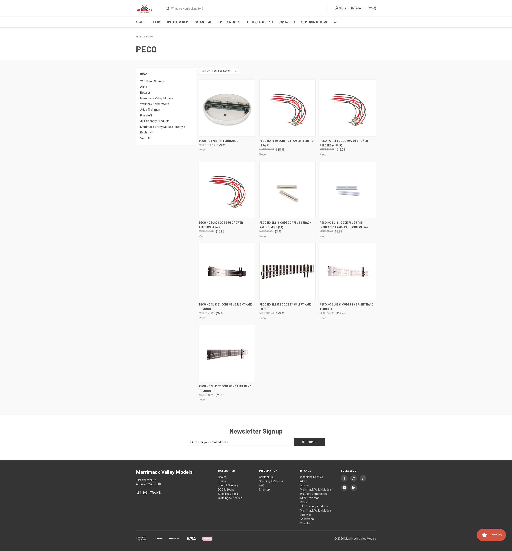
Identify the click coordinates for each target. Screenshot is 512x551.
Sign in (343, 8)
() (374, 8)
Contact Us (287, 22)
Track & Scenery (178, 22)
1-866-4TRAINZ (150, 492)
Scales (140, 22)
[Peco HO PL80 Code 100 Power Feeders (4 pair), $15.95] (287, 108)
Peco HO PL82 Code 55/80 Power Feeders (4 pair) (221, 225)
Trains (156, 22)
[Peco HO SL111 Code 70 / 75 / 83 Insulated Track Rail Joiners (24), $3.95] (348, 189)
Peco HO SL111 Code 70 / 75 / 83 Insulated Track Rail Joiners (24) (344, 225)
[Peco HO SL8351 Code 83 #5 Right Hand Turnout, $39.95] (227, 271)
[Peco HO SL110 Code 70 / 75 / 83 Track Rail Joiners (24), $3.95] (287, 189)
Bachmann (147, 132)
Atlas (143, 87)
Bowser (145, 92)
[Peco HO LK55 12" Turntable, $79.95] (227, 108)
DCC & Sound (203, 22)
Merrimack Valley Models (156, 98)
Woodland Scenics (152, 81)
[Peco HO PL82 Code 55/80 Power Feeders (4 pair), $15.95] (227, 189)
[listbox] (225, 71)
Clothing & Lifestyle (259, 22)
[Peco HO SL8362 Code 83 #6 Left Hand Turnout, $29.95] (227, 353)
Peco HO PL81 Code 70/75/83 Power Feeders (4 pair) (344, 143)
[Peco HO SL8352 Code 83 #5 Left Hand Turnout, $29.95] (287, 271)
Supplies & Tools (228, 22)
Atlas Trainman (150, 109)
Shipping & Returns (314, 22)
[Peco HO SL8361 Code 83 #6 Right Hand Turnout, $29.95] (348, 271)
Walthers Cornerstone (154, 104)
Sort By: (205, 70)
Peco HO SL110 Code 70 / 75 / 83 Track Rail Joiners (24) (285, 225)
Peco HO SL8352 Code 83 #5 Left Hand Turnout (285, 307)
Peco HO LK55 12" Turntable (218, 141)
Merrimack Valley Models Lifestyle (162, 127)
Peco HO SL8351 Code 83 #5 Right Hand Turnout (226, 307)
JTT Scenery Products (155, 121)
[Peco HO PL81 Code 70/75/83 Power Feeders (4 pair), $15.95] (348, 108)
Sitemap (264, 489)
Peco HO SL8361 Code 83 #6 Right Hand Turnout (346, 307)
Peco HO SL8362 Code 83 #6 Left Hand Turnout (225, 389)
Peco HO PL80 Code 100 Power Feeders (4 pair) (286, 143)
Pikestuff (146, 115)
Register (356, 8)
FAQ (335, 22)
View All (145, 138)
